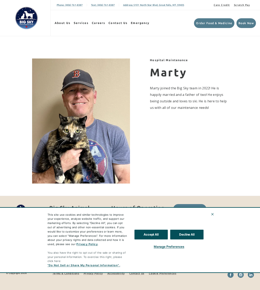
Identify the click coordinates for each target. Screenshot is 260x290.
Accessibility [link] (116, 273)
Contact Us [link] (118, 23)
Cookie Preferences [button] (162, 273)
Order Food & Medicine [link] (214, 23)
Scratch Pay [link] (242, 5)
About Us (62, 23)
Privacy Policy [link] (93, 273)
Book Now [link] (246, 23)
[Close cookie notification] (212, 214)
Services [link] (81, 23)
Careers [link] (98, 23)
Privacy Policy (87, 244)
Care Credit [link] (222, 5)
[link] (26, 18)
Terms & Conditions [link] (66, 273)
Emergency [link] (140, 23)
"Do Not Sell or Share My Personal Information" (83, 265)
